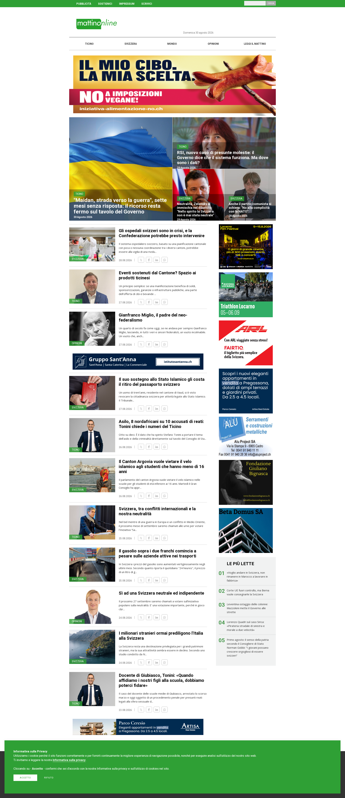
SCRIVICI (146, 3)
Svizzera (131, 43)
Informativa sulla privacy (69, 760)
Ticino (89, 43)
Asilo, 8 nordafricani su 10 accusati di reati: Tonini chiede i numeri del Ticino (161, 424)
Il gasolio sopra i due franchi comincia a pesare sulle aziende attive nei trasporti (157, 553)
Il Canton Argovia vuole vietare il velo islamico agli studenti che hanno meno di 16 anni (161, 466)
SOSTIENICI (105, 3)
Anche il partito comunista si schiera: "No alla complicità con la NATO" (250, 207)
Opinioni (213, 43)
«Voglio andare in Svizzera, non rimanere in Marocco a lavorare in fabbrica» (247, 576)
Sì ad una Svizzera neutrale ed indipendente (161, 593)
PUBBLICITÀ (83, 3)
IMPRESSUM (126, 3)
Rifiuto (49, 777)
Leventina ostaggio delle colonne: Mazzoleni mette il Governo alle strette (247, 608)
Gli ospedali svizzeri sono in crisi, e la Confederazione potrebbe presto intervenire (161, 233)
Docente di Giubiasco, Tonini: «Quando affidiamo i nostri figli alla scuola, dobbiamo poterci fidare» (161, 680)
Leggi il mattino (255, 43)
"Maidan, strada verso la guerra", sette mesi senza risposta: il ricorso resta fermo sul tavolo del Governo (120, 206)
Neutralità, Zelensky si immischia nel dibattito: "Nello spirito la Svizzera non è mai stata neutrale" (195, 209)
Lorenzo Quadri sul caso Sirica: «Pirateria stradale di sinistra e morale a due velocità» (246, 626)
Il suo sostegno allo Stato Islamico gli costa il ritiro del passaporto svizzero (161, 382)
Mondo (172, 43)
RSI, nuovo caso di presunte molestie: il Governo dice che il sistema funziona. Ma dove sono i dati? (222, 157)
